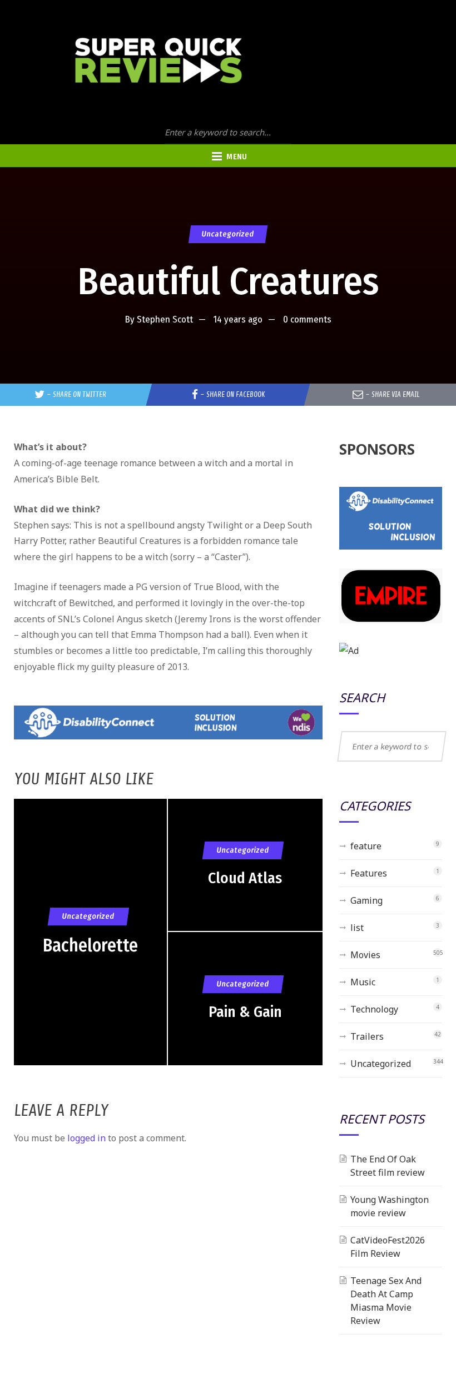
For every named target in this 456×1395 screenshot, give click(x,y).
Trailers (367, 1036)
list (357, 927)
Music (362, 982)
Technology (374, 1009)
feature (365, 846)
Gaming (366, 900)
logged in (86, 1138)
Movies (365, 955)
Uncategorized (228, 234)
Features (368, 873)
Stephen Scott (165, 319)
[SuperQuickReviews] (158, 61)
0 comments (307, 319)
